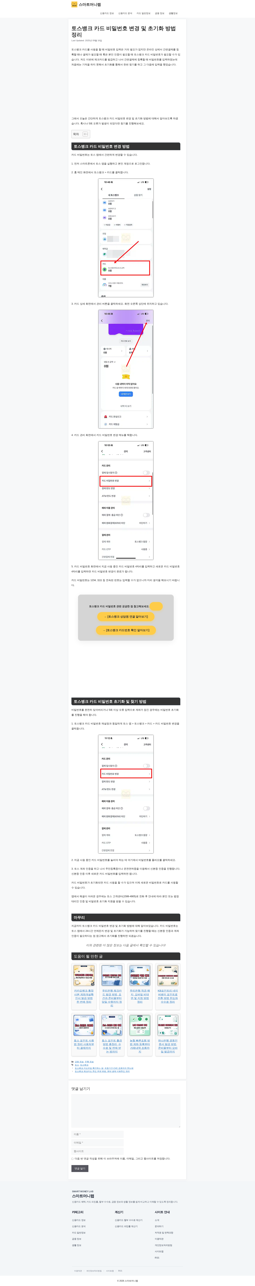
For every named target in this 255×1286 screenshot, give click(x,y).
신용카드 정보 (107, 13)
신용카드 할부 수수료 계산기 (129, 1220)
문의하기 (159, 1226)
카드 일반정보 (144, 13)
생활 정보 (76, 1245)
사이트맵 (159, 1251)
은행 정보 (89, 1062)
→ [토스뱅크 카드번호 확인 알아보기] (126, 630)
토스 (77, 1065)
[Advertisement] (125, 91)
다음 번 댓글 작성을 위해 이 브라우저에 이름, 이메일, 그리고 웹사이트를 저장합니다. (122, 1158)
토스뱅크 (84, 1065)
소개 (157, 1220)
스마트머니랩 (90, 4)
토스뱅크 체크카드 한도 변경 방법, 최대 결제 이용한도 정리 (102, 1071)
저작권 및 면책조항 (164, 1232)
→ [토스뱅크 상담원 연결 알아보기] (126, 616)
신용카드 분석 (125, 13)
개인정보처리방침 (163, 1245)
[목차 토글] (83, 134)
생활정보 (173, 13)
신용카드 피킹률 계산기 (126, 1226)
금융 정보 (159, 13)
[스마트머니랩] (74, 4)
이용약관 (159, 1239)
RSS (157, 1257)
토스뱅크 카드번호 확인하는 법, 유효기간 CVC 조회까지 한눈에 (104, 1068)
